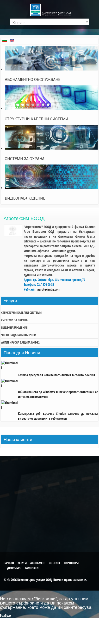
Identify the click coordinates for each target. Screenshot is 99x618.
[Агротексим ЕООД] (13, 235)
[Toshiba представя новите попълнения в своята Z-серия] (9, 367)
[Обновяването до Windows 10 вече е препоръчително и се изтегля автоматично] (9, 384)
